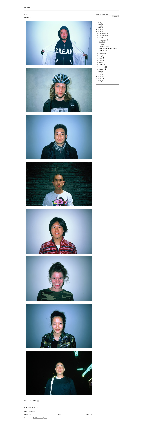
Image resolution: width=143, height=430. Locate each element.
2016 (99, 25)
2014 (99, 29)
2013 (99, 31)
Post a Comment (29, 411)
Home (59, 414)
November (102, 35)
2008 (99, 81)
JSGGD (27, 7)
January (102, 69)
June (101, 58)
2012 (99, 72)
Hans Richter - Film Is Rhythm (108, 48)
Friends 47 (27, 17)
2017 (99, 23)
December (102, 33)
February (102, 67)
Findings (101, 44)
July (100, 56)
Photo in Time (103, 50)
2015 (99, 27)
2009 (99, 78)
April (100, 62)
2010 (99, 76)
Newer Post (27, 414)
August (101, 53)
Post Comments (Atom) (40, 418)
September (102, 40)
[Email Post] (38, 400)
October (102, 38)
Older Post (89, 414)
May (100, 60)
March (101, 64)
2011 (99, 74)
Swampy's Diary (104, 46)
